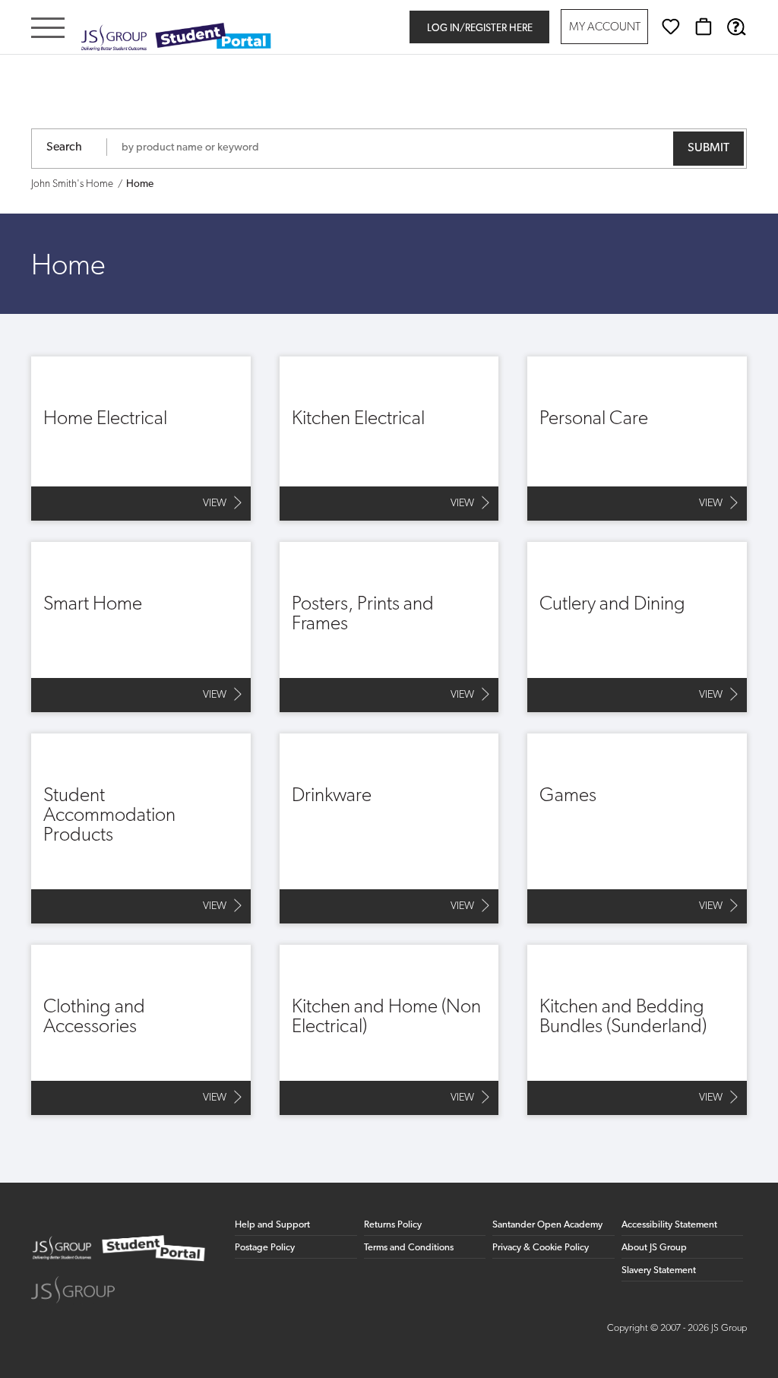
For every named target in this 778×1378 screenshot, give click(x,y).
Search (64, 147)
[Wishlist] (671, 26)
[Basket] (703, 26)
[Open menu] (48, 29)
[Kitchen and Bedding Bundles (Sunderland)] (637, 1030)
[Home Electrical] (141, 438)
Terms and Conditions (409, 1248)
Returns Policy (393, 1225)
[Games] (637, 828)
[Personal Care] (637, 438)
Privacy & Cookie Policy (540, 1248)
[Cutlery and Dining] (637, 627)
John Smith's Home (72, 184)
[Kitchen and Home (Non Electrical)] (389, 1030)
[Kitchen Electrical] (389, 438)
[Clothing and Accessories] (141, 1030)
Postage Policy (265, 1248)
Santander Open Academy (547, 1225)
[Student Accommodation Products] (141, 828)
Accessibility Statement (669, 1225)
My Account (604, 27)
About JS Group (654, 1248)
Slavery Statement (658, 1270)
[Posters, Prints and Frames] (389, 627)
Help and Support (272, 1225)
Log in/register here (480, 28)
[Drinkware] (389, 828)
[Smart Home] (141, 627)
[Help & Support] (736, 26)
